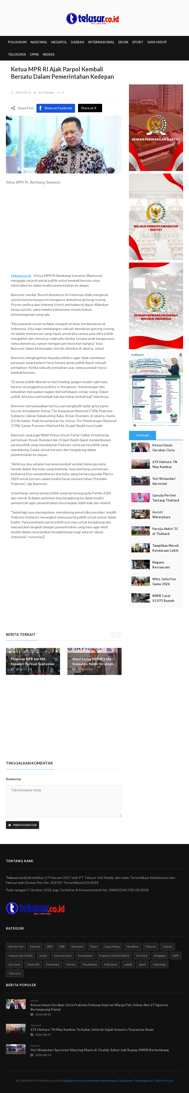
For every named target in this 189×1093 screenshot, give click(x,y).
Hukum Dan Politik (21, 955)
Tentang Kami (144, 1080)
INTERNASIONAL (101, 42)
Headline (132, 946)
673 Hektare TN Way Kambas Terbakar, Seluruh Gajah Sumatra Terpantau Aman (92, 1029)
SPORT (137, 42)
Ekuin (94, 946)
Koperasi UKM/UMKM (114, 955)
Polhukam (110, 964)
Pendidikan (89, 964)
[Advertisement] (64, 231)
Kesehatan (85, 955)
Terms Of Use (164, 1080)
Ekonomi (77, 946)
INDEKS (49, 54)
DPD (49, 946)
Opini (34, 54)
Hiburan (150, 946)
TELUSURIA (17, 54)
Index (43, 955)
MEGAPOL (59, 42)
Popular (142, 435)
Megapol (160, 955)
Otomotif (33, 964)
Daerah (35, 946)
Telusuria (15, 973)
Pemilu (71, 964)
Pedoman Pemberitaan (101, 1080)
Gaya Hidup (112, 946)
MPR (176, 955)
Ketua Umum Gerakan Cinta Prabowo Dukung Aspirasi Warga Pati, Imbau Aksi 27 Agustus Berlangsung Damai (99, 1007)
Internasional (62, 955)
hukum (167, 946)
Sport (142, 964)
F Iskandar (48, 92)
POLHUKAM (17, 42)
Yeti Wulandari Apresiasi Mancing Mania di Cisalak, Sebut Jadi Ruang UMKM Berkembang (100, 1050)
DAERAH (77, 42)
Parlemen (52, 964)
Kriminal (141, 955)
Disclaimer (126, 1080)
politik (128, 964)
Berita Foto (16, 946)
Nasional (14, 964)
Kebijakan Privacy (73, 1080)
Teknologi (159, 964)
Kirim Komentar (25, 825)
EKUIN (123, 42)
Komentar (13, 779)
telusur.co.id (21, 275)
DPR (62, 946)
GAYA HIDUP (157, 42)
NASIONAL (39, 42)
